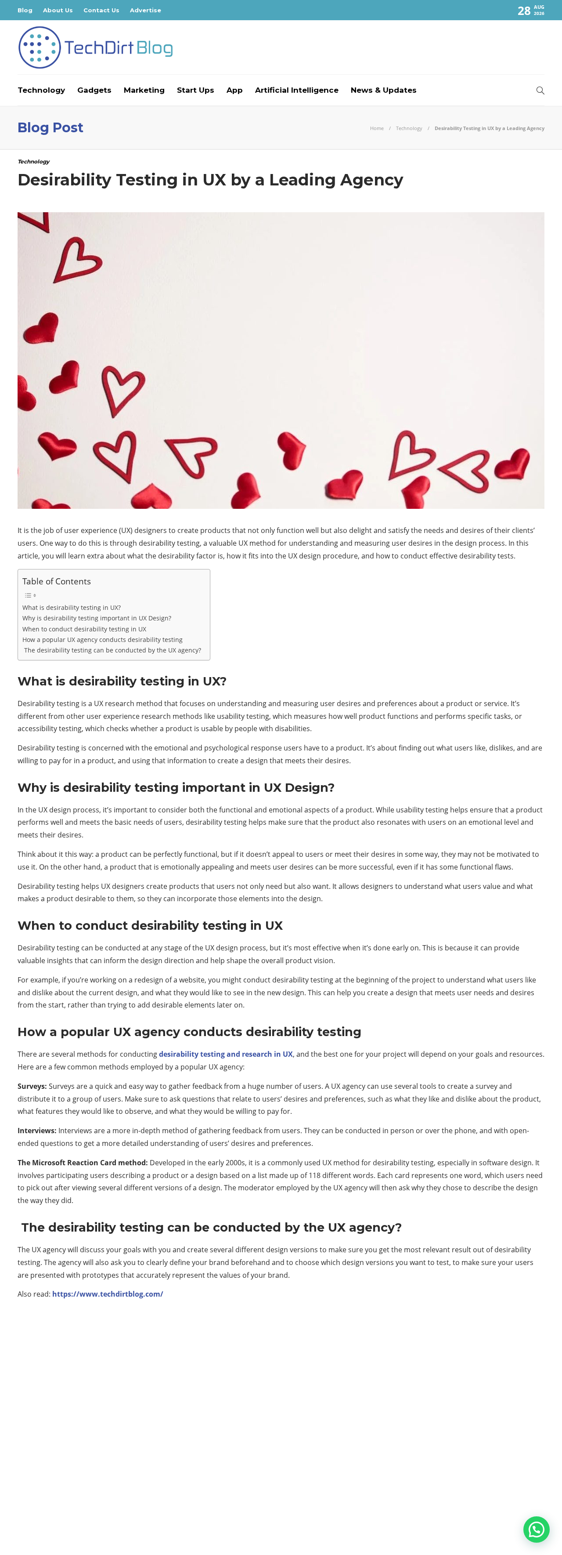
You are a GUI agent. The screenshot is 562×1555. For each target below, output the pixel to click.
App (235, 90)
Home (377, 128)
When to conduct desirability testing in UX (84, 629)
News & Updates (384, 90)
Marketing (144, 90)
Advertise (145, 10)
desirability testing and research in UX (226, 1054)
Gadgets (94, 90)
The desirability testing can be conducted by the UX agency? (111, 650)
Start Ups (195, 90)
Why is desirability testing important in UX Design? (96, 618)
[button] (536, 1529)
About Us (58, 10)
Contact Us (101, 10)
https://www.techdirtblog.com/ (107, 1294)
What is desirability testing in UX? (71, 607)
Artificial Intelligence (297, 90)
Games (102, 1404)
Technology (41, 90)
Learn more (410, 1455)
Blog (25, 10)
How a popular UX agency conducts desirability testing (102, 639)
